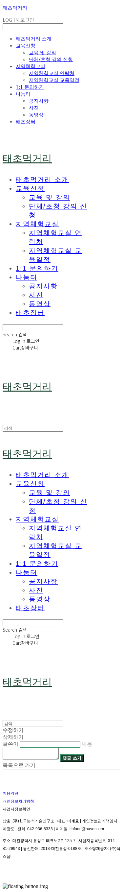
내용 (87, 744)
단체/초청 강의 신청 (51, 59)
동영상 (36, 114)
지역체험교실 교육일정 (54, 80)
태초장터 (25, 121)
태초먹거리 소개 (33, 38)
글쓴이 (10, 744)
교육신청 (25, 45)
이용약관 (10, 793)
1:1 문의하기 (30, 87)
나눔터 (23, 93)
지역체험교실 (30, 66)
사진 (34, 107)
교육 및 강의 (42, 52)
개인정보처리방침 (18, 801)
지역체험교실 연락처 (51, 73)
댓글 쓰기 (72, 758)
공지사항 (39, 100)
